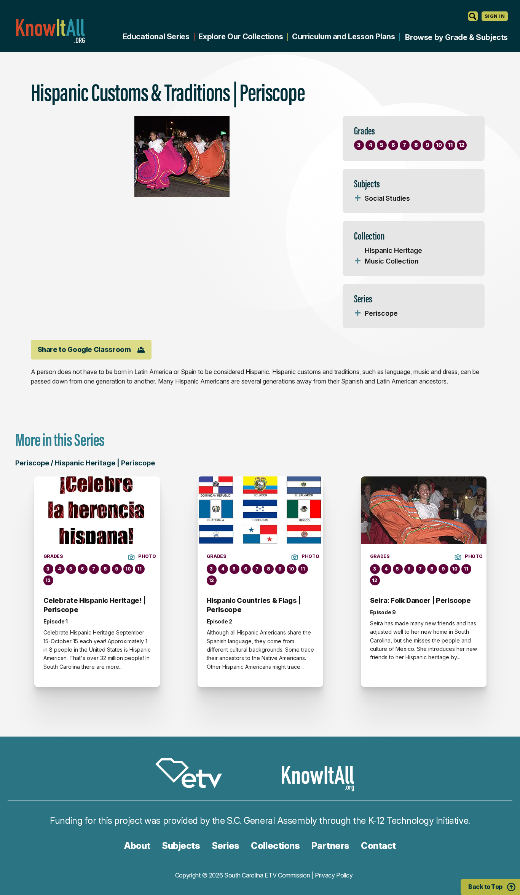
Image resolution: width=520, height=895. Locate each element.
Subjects (181, 845)
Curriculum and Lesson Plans (343, 36)
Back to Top (485, 886)
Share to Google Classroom (84, 349)
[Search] (473, 16)
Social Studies (387, 198)
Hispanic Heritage (393, 250)
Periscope (381, 313)
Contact (378, 845)
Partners (330, 845)
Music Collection (391, 261)
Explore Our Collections (240, 36)
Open (358, 198)
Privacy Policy (334, 875)
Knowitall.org (50, 31)
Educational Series (156, 36)
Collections (275, 845)
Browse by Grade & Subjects (456, 37)
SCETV (193, 774)
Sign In (495, 16)
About (137, 845)
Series (225, 845)
